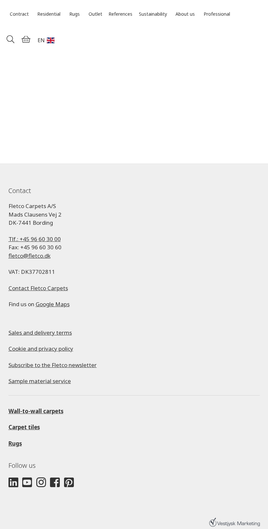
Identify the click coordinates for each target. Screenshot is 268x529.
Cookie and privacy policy (40, 348)
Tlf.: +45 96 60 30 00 (34, 239)
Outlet (95, 14)
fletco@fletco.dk (29, 255)
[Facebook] (55, 483)
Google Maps (53, 304)
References (120, 14)
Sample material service (39, 381)
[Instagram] (41, 483)
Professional (217, 14)
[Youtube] (27, 483)
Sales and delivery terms (40, 332)
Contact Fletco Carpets (38, 288)
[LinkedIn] (13, 483)
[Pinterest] (69, 483)
